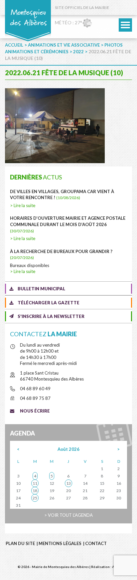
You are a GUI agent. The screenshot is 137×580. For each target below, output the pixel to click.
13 (68, 483)
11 (35, 483)
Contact (96, 543)
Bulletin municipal (41, 288)
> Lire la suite (22, 205)
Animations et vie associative (64, 45)
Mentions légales (60, 543)
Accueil (14, 45)
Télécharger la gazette (48, 302)
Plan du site (20, 543)
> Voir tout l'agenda (68, 515)
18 (35, 490)
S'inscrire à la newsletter (51, 316)
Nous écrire (35, 411)
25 (35, 497)
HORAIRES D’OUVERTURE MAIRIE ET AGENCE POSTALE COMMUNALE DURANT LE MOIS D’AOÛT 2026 (67, 224)
